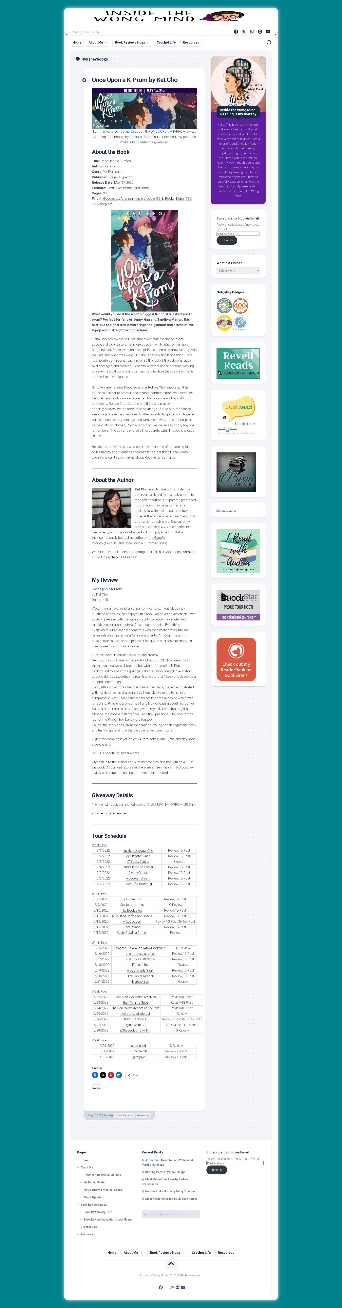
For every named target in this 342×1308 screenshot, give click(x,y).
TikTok (157, 552)
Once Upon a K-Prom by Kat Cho (135, 80)
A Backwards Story (140, 970)
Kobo (180, 198)
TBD (188, 198)
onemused (138, 1046)
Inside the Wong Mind (138, 850)
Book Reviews (124, 1115)
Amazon (127, 198)
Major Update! (93, 1197)
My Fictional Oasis (138, 856)
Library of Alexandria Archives (135, 997)
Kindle (138, 198)
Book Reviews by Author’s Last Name (108, 1219)
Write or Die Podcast (122, 557)
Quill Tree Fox (132, 899)
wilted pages (132, 921)
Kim (110, 1115)
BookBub (98, 557)
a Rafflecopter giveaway (109, 813)
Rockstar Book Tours (145, 137)
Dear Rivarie (132, 927)
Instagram (142, 552)
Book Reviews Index (130, 42)
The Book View (131, 910)
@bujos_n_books (132, 905)
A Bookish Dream (138, 878)
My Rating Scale (94, 1182)
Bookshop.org (102, 204)
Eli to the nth (138, 1051)
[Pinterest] (260, 31)
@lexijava (138, 1057)
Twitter (111, 552)
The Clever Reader (140, 976)
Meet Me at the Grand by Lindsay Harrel (171, 1198)
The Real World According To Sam (135, 1008)
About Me (96, 42)
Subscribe (227, 240)
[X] (244, 31)
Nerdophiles (140, 981)
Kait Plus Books (135, 1019)
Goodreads (111, 198)
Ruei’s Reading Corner (132, 933)
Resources (191, 42)
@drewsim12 (135, 1025)
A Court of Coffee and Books (132, 916)
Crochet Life (166, 42)
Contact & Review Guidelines (102, 1175)
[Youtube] (268, 31)
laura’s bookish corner (138, 867)
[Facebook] (236, 31)
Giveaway (143, 1115)
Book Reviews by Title (98, 1212)
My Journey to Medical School (103, 1189)
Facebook (126, 552)
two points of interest (135, 1013)
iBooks (169, 198)
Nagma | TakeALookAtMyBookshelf (140, 948)
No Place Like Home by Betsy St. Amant (171, 1191)
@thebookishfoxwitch (135, 1030)
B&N (159, 198)
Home (77, 42)
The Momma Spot (135, 1002)
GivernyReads (138, 873)
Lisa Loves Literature (140, 959)
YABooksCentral (138, 861)
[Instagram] (252, 31)
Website (98, 552)
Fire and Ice (140, 965)
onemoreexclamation (140, 954)
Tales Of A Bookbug (138, 884)
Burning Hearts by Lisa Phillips (165, 1172)
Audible (149, 198)
